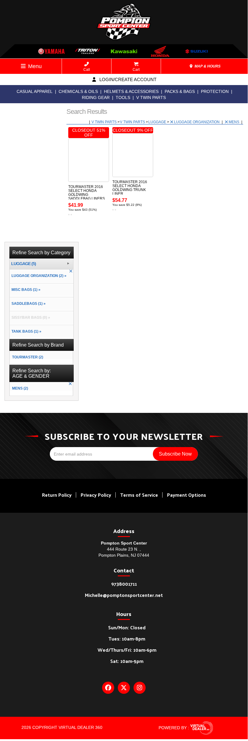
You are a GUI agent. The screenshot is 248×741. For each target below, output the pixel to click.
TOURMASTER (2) (27, 357)
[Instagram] (140, 688)
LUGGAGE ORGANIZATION (197, 122)
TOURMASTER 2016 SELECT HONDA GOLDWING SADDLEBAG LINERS (86, 193)
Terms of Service (139, 494)
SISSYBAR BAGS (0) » (30, 317)
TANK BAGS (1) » (25, 331)
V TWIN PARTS (151, 97)
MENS (234, 122)
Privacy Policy (96, 494)
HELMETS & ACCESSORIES (131, 91)
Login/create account (127, 79)
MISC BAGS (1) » (25, 290)
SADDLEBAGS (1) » (28, 303)
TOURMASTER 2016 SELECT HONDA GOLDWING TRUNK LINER (129, 188)
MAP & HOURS (207, 66)
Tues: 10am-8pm (126, 638)
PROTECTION (215, 91)
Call (86, 70)
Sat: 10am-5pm (126, 661)
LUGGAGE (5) (23, 264)
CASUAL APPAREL (35, 91)
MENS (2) (20, 388)
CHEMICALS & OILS (78, 91)
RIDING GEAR (96, 97)
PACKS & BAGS (180, 91)
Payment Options (186, 494)
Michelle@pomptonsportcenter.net (124, 595)
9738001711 (124, 583)
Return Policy (57, 494)
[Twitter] (124, 688)
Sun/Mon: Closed (127, 627)
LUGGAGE (157, 122)
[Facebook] (108, 688)
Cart (136, 70)
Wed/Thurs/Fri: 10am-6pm (127, 649)
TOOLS (123, 97)
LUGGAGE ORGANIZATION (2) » (38, 276)
